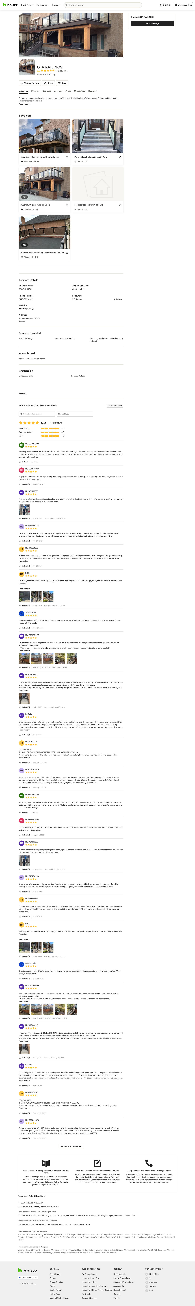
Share (50, 83)
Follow (119, 299)
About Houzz (55, 1274)
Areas (68, 91)
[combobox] (103, 5)
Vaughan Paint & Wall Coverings (153, 1250)
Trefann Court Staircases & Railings (74, 1237)
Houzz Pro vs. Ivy (89, 1282)
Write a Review (115, 405)
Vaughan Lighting (131, 1250)
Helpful (25, 462)
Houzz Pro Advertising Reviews (94, 1286)
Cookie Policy (55, 1290)
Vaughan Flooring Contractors (82, 1250)
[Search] (66, 5)
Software (42, 5)
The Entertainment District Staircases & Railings (129, 1234)
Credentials (79, 91)
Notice (60, 1282)
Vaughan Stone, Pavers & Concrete (101, 1253)
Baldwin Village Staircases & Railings (60, 1234)
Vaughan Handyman (59, 1250)
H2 (21, 470)
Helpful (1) (26, 484)
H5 (21, 526)
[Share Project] (67, 157)
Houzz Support (119, 1290)
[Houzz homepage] (10, 5)
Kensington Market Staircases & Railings (42, 1237)
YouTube (153, 1286)
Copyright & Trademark (59, 1298)
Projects (35, 91)
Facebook (153, 1282)
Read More (23, 104)
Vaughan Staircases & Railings (73, 1253)
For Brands (86, 1294)
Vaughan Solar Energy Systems (47, 1253)
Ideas (55, 5)
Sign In (116, 1298)
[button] (71, 385)
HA (21, 574)
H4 (21, 492)
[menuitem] (27, 5)
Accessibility (118, 1286)
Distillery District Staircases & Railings (92, 1234)
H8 (21, 445)
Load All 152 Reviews (71, 1146)
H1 (21, 549)
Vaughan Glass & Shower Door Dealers (34, 1250)
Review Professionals (122, 1278)
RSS (151, 1290)
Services (58, 91)
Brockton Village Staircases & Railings (140, 1237)
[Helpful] (20, 462)
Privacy (53, 1282)
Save (64, 83)
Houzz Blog (154, 1274)
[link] (22, 394)
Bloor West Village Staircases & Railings (107, 1237)
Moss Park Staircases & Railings (31, 1234)
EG (21, 715)
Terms (52, 1286)
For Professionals (89, 1274)
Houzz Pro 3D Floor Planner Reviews (97, 1290)
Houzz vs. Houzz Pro (90, 1278)
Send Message (152, 23)
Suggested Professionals (123, 1282)
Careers (53, 1278)
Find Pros (26, 5)
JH (21, 613)
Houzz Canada (119, 1274)
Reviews (92, 91)
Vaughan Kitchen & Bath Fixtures (109, 1250)
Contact (116, 1294)
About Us (23, 91)
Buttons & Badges (89, 1298)
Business (47, 91)
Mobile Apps (55, 1294)
